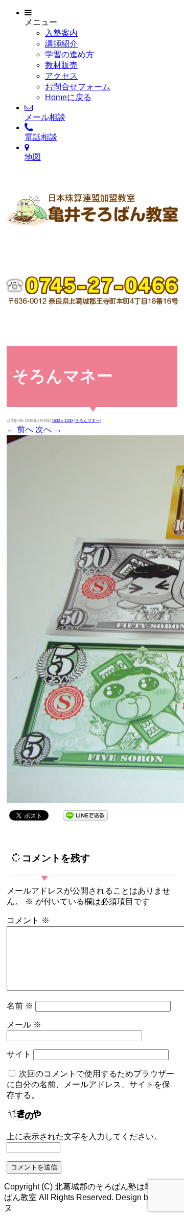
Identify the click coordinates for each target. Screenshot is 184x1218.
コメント (28, 920)
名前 (20, 1005)
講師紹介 (61, 43)
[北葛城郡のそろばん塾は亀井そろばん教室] (92, 239)
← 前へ (20, 429)
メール (24, 1024)
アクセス (61, 76)
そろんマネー (87, 420)
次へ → (48, 429)
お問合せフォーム (77, 86)
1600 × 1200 (62, 420)
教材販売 (61, 65)
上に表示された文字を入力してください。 (84, 1136)
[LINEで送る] (85, 814)
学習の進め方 (69, 54)
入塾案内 (61, 33)
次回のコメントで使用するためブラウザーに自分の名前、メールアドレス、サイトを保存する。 (90, 1084)
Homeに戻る (68, 97)
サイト (19, 1054)
